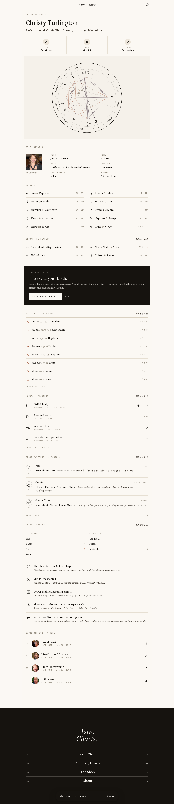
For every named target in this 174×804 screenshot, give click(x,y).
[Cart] (147, 4)
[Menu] (26, 5)
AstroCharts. (86, 735)
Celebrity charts (36, 15)
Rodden (105, 173)
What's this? (142, 239)
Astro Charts (87, 5)
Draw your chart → (45, 296)
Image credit (31, 172)
